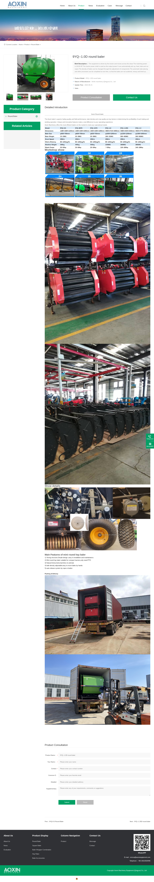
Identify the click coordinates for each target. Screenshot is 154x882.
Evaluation (100, 6)
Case (110, 6)
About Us (71, 6)
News (91, 6)
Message (119, 6)
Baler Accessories (38, 858)
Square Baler (36, 845)
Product (81, 6)
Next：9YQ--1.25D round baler (140, 821)
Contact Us (131, 97)
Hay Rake (35, 854)
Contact (129, 6)
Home (62, 6)
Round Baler (35, 44)
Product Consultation (91, 97)
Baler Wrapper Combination (41, 850)
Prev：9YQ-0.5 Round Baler (54, 821)
